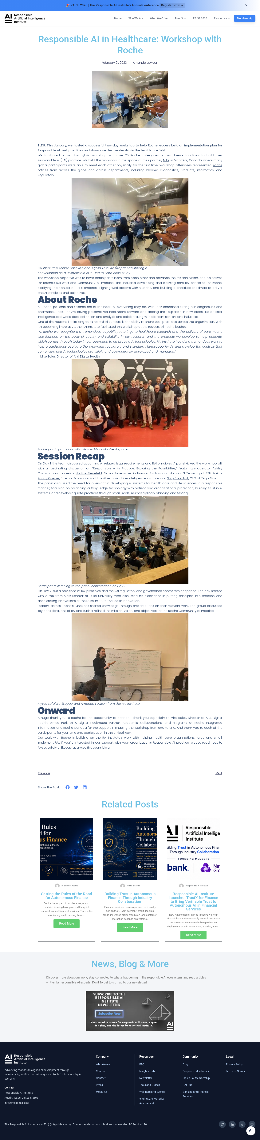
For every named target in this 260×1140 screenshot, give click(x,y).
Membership (244, 18)
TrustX (179, 18)
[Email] (252, 1124)
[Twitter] (222, 1124)
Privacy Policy (234, 1064)
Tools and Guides (149, 1084)
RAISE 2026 (200, 18)
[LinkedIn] (232, 1124)
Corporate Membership (197, 1071)
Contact (101, 1078)
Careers (100, 1071)
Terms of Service (236, 1071)
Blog (185, 1064)
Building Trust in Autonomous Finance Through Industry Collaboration (130, 898)
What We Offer (159, 18)
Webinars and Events (152, 1091)
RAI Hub (188, 1084)
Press (99, 1084)
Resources (220, 18)
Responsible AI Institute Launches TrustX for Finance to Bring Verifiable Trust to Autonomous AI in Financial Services (193, 901)
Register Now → (172, 5)
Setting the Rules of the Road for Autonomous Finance (66, 896)
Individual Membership (196, 1078)
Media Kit (101, 1091)
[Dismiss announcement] (246, 5)
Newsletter (145, 1078)
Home (118, 18)
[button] (67, 787)
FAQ (141, 1064)
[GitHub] (242, 1124)
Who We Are (135, 18)
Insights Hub (147, 1071)
